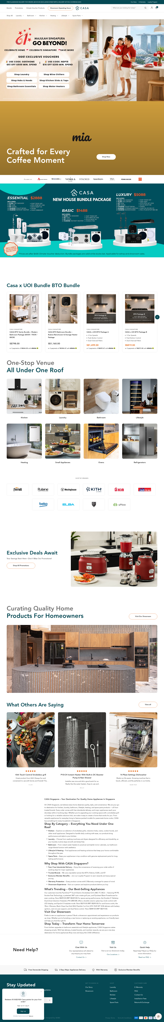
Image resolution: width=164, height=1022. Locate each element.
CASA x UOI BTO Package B (136, 332)
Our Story (134, 2)
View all (148, 704)
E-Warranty (142, 2)
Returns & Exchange (141, 1002)
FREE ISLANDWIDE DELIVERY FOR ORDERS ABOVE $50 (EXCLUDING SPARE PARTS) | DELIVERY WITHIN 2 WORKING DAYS (44, 2)
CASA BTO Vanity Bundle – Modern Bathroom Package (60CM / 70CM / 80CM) (24, 335)
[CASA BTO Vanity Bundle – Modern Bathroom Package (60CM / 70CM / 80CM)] (24, 308)
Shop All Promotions (21, 565)
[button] (76, 271)
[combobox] (130, 8)
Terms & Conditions (124, 1018)
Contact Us (138, 994)
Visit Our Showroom (143, 616)
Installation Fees (140, 998)
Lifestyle (113, 998)
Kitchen (112, 994)
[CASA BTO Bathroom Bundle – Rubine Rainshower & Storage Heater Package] (62, 308)
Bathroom (113, 991)
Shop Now (106, 156)
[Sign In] (152, 8)
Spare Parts (114, 1002)
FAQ (136, 991)
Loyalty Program (152, 2)
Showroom (89, 991)
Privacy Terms (110, 1018)
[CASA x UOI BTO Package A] (101, 308)
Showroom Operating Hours (60, 8)
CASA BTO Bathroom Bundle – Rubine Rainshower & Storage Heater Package (62, 335)
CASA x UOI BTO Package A (98, 332)
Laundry (113, 987)
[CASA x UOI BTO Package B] (139, 308)
